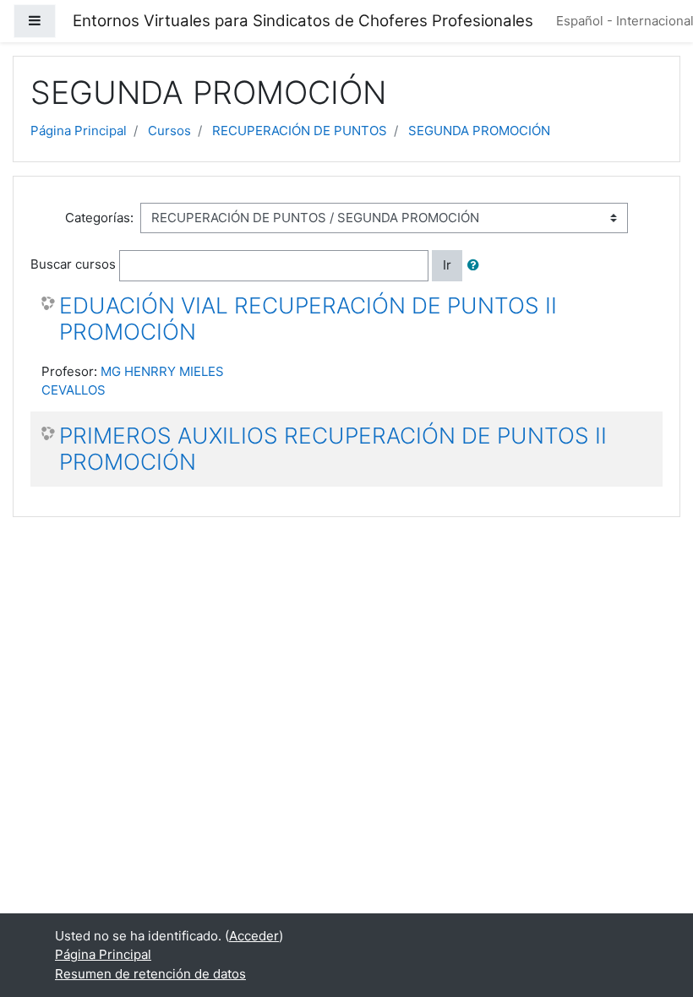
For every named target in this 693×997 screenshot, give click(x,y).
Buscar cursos (73, 264)
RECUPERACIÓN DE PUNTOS (299, 131)
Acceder (254, 936)
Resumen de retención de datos (150, 974)
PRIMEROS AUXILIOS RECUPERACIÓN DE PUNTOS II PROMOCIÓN (333, 449)
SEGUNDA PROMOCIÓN (479, 131)
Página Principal (78, 131)
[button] (477, 265)
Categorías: (99, 218)
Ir (447, 265)
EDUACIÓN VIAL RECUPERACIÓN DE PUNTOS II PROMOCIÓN (308, 319)
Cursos (169, 131)
